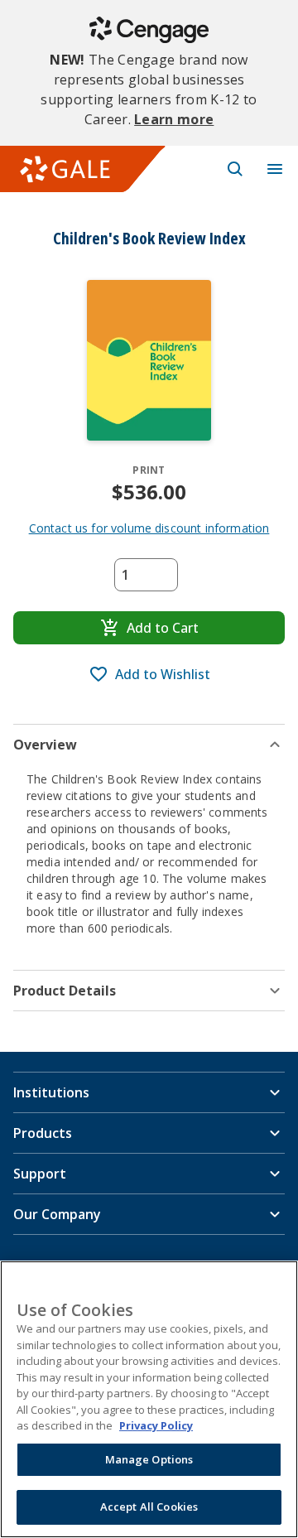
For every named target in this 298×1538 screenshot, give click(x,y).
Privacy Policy (156, 1425)
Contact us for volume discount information (149, 528)
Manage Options (149, 1459)
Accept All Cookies (149, 1506)
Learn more (174, 119)
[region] (149, 1399)
